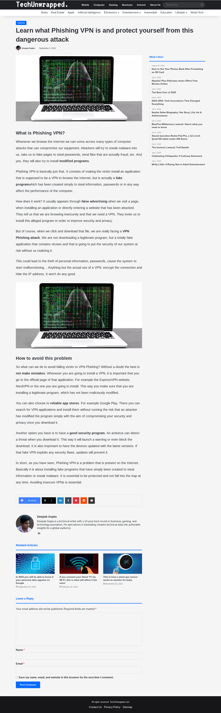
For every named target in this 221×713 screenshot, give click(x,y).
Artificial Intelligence (89, 12)
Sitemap (127, 707)
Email (20, 663)
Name (20, 650)
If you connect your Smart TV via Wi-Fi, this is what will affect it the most (78, 580)
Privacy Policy (112, 707)
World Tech (197, 12)
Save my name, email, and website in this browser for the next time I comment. (66, 677)
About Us (155, 5)
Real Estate (57, 12)
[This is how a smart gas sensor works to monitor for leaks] (122, 563)
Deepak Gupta (28, 48)
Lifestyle (180, 12)
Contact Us (95, 707)
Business (127, 5)
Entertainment (130, 12)
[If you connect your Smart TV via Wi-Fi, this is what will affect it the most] (79, 563)
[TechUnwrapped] (42, 5)
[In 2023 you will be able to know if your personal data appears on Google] (35, 563)
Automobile (150, 12)
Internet (141, 5)
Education (166, 12)
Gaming (113, 5)
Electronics (110, 12)
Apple (71, 12)
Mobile (85, 5)
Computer (99, 5)
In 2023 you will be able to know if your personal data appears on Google (34, 580)
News (44, 12)
